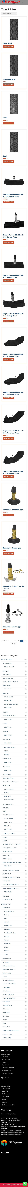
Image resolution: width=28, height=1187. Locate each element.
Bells (5, 918)
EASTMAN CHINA (6, 659)
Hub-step (7, 929)
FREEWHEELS (7, 759)
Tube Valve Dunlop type (12, 548)
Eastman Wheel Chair (9, 984)
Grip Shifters (6, 767)
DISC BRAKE (6, 739)
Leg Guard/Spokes (9, 933)
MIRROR (5, 841)
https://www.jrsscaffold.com (15, 1132)
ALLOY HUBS (8, 822)
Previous (6, 641)
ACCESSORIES (7, 663)
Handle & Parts (7, 1005)
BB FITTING (7, 796)
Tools (6, 954)
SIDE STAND (6, 881)
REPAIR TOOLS (7, 858)
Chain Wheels (6, 1094)
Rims (4, 1023)
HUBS (4, 811)
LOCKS (5, 837)
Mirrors (6, 936)
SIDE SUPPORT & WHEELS (10, 884)
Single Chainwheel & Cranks (11, 888)
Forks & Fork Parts (8, 994)
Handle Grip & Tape (8, 778)
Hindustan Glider (9, 79)
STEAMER (6, 896)
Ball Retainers (7, 958)
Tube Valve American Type (13, 510)
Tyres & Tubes (7, 1037)
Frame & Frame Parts (9, 998)
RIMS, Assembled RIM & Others (12, 862)
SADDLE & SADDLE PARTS (11, 870)
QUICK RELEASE (9, 666)
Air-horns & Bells (9, 911)
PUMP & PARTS (7, 851)
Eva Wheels (6, 987)
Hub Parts (6, 1009)
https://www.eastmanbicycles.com (11, 1130)
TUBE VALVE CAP (8, 899)
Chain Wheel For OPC (9, 715)
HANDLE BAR (7, 774)
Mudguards (6, 1012)
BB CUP (6, 792)
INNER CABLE (8, 700)
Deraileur (5, 731)
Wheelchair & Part (7, 1070)
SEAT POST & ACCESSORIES (11, 877)
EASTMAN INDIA (6, 904)
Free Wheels (6, 1001)
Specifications (8, 46)
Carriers (6, 922)
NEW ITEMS (7, 689)
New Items (6, 1016)
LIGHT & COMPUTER (9, 833)
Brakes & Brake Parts (9, 969)
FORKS (6, 751)
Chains (5, 723)
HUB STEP (6, 808)
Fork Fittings (6, 991)
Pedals (5, 1019)
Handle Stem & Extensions (10, 782)
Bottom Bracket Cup (9, 966)
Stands (6, 951)
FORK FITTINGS (8, 800)
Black (5, 118)
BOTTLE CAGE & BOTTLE (10, 682)
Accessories (6, 907)
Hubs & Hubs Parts (8, 815)
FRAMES (6, 754)
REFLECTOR (6, 855)
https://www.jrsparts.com (14, 1134)
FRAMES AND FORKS (9, 747)
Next (14, 644)
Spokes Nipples (7, 1034)
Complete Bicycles (8, 980)
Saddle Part (6, 1027)
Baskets (6, 915)
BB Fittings (6, 962)
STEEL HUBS (8, 829)
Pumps (6, 940)
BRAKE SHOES (8, 697)
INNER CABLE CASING (11, 704)
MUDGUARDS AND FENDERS (11, 844)
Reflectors (7, 943)
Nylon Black (7, 43)
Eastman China (5, 1086)
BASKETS (5, 671)
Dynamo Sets (8, 925)
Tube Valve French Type (12, 627)
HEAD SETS (6, 785)
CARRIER (5, 712)
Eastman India (5, 1054)
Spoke (6, 947)
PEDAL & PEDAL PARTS (10, 848)
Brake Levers (6, 685)
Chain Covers (7, 973)
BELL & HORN (7, 674)
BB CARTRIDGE (8, 789)
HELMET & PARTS (8, 804)
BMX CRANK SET (8, 678)
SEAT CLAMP (7, 874)
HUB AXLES (7, 825)
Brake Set (5, 693)
